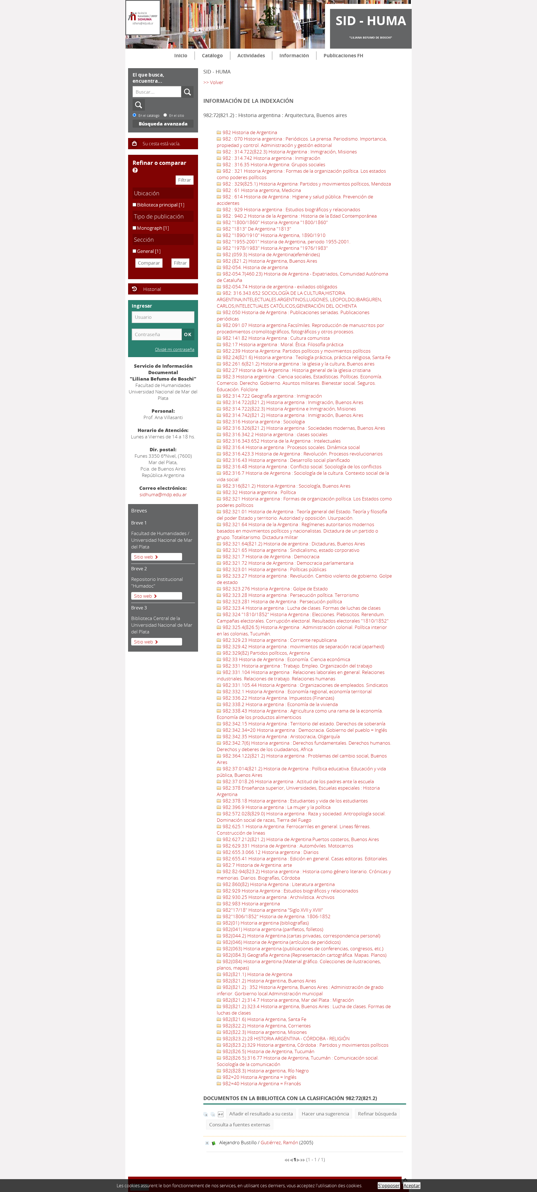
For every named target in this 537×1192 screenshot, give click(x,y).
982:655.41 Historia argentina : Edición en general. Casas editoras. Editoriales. (305, 858)
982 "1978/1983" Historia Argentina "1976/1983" (275, 248)
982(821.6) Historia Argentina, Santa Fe (264, 1019)
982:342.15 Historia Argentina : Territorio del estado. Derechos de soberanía (303, 723)
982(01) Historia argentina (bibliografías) (265, 923)
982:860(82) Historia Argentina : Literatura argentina (278, 884)
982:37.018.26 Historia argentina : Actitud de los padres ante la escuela (298, 781)
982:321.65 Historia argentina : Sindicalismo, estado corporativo (290, 550)
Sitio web (143, 557)
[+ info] (207, 1143)
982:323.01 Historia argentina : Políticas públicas (274, 569)
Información (294, 55)
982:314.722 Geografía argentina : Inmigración (272, 396)
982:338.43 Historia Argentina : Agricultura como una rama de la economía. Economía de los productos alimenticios (300, 713)
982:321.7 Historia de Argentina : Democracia (270, 556)
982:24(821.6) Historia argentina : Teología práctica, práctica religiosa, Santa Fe (306, 357)
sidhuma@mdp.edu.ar (163, 494)
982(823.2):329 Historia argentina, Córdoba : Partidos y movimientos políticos (305, 1045)
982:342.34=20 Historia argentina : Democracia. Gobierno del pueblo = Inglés (304, 730)
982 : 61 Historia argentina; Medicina (261, 190)
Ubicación (146, 193)
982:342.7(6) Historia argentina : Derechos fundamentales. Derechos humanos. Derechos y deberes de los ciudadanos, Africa (304, 746)
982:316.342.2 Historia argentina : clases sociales (275, 434)
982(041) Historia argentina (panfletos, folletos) (272, 929)
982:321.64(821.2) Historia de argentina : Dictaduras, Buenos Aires (293, 543)
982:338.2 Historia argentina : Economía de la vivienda (280, 704)
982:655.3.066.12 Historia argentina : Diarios (270, 852)
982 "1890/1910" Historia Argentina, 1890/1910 (274, 235)
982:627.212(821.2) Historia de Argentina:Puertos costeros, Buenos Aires (300, 839)
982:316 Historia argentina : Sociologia (263, 421)
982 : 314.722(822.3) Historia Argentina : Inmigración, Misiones (289, 151)
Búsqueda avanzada (163, 123)
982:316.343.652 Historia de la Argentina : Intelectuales (281, 441)
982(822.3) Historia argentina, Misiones (264, 1032)
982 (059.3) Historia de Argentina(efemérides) (271, 254)
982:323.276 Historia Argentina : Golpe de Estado (275, 588)
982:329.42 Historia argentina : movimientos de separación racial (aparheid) (303, 646)
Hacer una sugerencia (325, 1113)
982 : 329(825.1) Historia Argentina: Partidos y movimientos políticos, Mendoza (306, 184)
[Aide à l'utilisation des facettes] (135, 170)
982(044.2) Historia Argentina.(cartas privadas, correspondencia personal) (301, 935)
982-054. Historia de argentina (255, 267)
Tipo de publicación (159, 216)
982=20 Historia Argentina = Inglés (259, 1077)
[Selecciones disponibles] (220, 1113)
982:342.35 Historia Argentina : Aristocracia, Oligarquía (281, 736)
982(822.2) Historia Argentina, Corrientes (266, 1025)
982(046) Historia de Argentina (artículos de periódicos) (281, 942)
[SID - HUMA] (143, 17)
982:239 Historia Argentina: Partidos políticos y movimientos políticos (296, 351)
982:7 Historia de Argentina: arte (257, 865)
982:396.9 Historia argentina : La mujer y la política (276, 807)
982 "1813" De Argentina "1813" (256, 228)
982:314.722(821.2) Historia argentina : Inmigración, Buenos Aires (292, 402)
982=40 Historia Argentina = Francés (261, 1083)
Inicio (180, 55)
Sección (144, 239)
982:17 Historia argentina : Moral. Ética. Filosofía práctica (282, 344)
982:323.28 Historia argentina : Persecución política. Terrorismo (290, 595)
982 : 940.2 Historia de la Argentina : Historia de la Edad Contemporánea (299, 216)
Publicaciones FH (343, 55)
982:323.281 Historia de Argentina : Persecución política (282, 601)
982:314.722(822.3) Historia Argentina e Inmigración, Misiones (289, 408)
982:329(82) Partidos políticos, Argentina (266, 653)
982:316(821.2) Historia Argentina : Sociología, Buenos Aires (286, 486)
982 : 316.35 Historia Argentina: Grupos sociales (273, 164)
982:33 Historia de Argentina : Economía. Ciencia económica (286, 659)
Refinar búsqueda (377, 1113)
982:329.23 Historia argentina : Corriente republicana (279, 640)
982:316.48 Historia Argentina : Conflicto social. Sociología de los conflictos (301, 466)
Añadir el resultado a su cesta (261, 1113)
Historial (152, 289)
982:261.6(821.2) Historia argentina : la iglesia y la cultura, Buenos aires (298, 363)
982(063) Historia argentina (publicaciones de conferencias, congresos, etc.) (302, 948)
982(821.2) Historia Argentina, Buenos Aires (269, 980)
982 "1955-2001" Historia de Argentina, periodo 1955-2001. (286, 241)
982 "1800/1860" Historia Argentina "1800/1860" (275, 222)
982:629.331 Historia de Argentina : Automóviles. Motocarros (287, 845)
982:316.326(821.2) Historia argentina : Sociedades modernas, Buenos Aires (303, 428)
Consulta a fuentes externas (239, 1124)
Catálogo (212, 55)
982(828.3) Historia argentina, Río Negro (265, 1070)
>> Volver (213, 82)
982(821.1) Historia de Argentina (257, 974)
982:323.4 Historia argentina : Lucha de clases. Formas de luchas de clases (301, 608)
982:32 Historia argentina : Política (259, 492)
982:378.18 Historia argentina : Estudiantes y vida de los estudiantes (295, 800)
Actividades (251, 55)
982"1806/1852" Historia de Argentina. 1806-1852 (276, 916)
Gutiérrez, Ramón (279, 1142)
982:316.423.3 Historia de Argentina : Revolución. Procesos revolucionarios (302, 453)
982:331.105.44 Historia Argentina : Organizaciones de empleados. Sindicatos (305, 685)
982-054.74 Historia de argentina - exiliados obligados (279, 286)
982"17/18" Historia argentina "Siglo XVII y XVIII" (272, 910)
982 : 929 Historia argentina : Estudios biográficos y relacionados (291, 209)
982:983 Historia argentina (251, 903)
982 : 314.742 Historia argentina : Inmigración (271, 158)
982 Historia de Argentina (249, 132)
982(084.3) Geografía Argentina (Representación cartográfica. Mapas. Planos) (304, 955)
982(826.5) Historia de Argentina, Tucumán (268, 1051)
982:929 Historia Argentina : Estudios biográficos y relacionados (290, 890)
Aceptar (412, 1185)
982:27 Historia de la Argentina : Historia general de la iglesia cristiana (296, 370)
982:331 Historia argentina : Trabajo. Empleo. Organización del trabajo (297, 666)
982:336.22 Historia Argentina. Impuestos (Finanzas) (278, 698)
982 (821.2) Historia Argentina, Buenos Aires (269, 261)
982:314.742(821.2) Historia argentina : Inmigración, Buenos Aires (292, 415)
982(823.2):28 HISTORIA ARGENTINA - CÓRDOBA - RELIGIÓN (286, 1038)
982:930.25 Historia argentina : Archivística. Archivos (278, 897)
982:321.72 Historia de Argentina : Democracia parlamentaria (288, 563)
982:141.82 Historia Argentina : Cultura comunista (276, 338)
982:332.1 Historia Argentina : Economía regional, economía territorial (297, 691)
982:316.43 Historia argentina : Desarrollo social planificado (286, 460)
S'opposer (389, 1185)
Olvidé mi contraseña (174, 349)
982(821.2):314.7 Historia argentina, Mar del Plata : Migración (288, 1000)
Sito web (143, 596)
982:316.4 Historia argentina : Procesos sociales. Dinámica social (291, 447)
